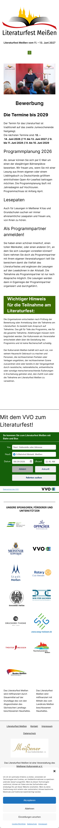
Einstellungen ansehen (29, 817)
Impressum (42, 824)
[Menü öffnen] (29, 52)
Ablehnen (29, 808)
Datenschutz (32, 824)
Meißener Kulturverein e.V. (29, 766)
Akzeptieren (29, 800)
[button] (54, 771)
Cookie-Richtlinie (19, 824)
